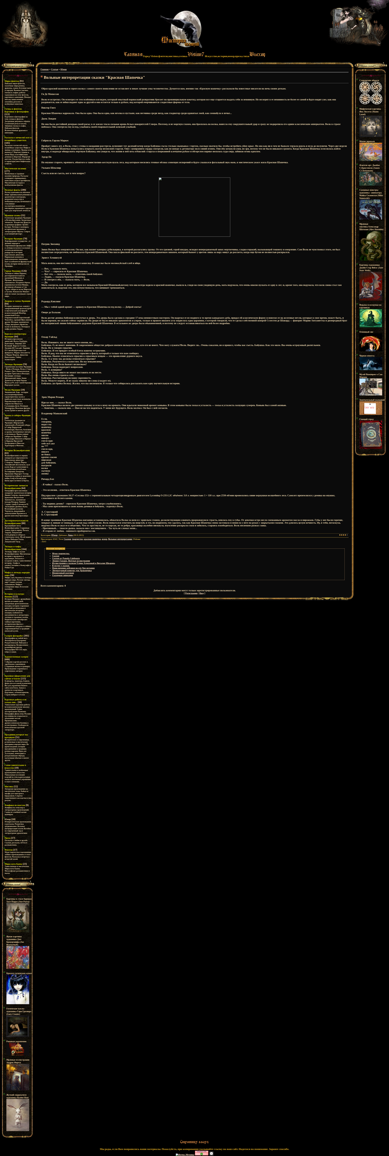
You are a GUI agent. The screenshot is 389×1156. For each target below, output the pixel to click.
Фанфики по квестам (15, 805)
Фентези (9, 850)
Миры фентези (12, 81)
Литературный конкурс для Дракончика (72, 570)
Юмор (8, 819)
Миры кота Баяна (13, 864)
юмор (104, 539)
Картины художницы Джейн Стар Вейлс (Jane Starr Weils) (371, 268)
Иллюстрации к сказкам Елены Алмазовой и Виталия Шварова (83, 563)
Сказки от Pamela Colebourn (66, 558)
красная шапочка (92, 539)
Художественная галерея (16, 657)
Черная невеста (366, 356)
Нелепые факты (12, 190)
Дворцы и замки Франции (17, 301)
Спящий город (366, 419)
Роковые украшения (16, 1041)
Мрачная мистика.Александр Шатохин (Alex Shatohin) (371, 227)
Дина (70, 535)
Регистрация (191, 593)
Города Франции (13, 271)
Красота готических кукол (19, 973)
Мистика (9, 786)
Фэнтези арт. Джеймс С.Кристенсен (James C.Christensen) (369, 168)
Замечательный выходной (372, 400)
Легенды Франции (13, 364)
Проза (7, 838)
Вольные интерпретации (120, 539)
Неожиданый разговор (63, 573)
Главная (45, 69)
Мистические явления (15, 168)
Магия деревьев (367, 141)
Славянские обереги (369, 80)
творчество (77, 539)
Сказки (67, 539)
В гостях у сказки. (61, 566)
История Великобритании (17, 450)
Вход (201, 593)
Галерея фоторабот (14, 636)
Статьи (54, 69)
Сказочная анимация (62, 575)
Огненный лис (366, 332)
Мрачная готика (13, 215)
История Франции (13, 239)
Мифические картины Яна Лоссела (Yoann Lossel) (370, 112)
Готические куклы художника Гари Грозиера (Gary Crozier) (18, 1011)
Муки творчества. (61, 553)
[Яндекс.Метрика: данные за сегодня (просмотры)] (185, 1155)
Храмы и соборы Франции (18, 415)
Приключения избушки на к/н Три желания (73, 568)
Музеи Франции (12, 390)
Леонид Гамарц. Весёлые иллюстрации (71, 561)
